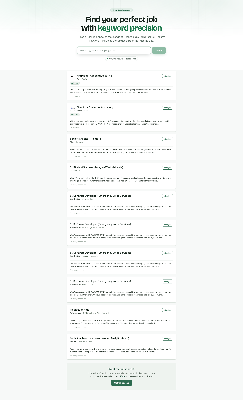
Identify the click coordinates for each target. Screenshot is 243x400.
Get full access (121, 383)
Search (159, 50)
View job (167, 76)
